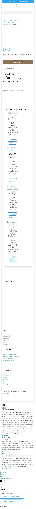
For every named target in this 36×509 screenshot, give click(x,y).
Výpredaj (6, 340)
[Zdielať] (4, 506)
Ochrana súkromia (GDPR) (11, 356)
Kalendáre (6, 375)
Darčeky (5, 384)
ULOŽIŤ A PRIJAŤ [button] (6, 468)
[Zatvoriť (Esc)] (6, 506)
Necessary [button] (5, 435)
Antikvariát (6, 22)
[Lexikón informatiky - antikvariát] (13, 90)
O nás (5, 342)
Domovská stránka (8, 20)
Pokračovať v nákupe (12, 501)
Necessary (7, 437)
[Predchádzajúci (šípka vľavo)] (0, 508)
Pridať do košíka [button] (13, 141)
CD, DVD (5, 379)
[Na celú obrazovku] (2, 506)
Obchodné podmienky (9, 354)
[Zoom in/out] (0, 506)
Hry (4, 381)
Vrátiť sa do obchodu (10, 496)
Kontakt (5, 344)
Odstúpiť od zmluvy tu (6, 478)
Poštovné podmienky (9, 358)
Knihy (17, 20)
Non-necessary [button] (6, 452)
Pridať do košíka (17, 62)
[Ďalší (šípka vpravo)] (2, 508)
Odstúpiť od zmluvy (9, 361)
